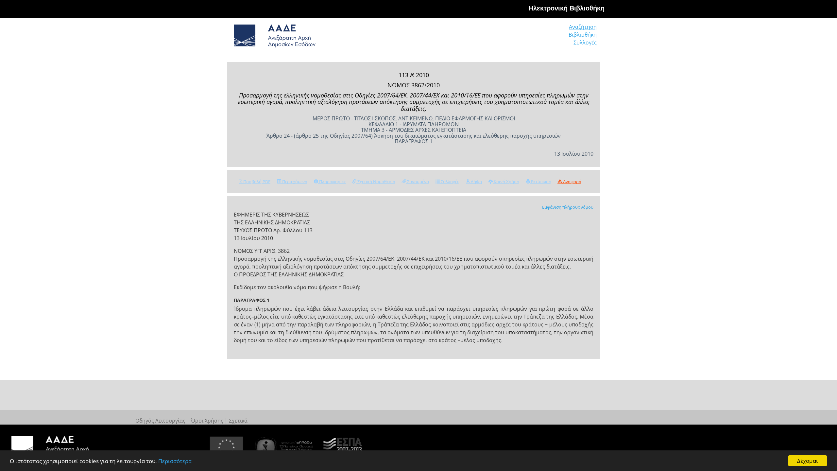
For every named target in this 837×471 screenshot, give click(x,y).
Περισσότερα (175, 461)
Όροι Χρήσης (207, 420)
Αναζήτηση (583, 26)
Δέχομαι (807, 460)
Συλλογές (585, 42)
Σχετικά (238, 420)
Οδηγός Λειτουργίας (160, 420)
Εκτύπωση (540, 181)
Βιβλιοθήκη (583, 34)
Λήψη (476, 181)
